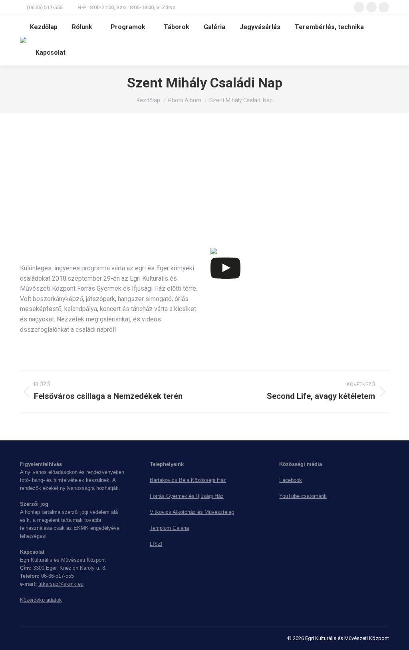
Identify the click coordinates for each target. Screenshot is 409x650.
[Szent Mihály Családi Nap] (180, 185)
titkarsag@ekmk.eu (60, 584)
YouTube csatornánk (303, 496)
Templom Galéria (169, 528)
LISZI (156, 544)
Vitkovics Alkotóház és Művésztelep (192, 512)
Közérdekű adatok (41, 600)
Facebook (290, 480)
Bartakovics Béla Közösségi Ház (188, 480)
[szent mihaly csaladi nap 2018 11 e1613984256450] (60, 175)
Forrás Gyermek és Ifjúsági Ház (187, 496)
